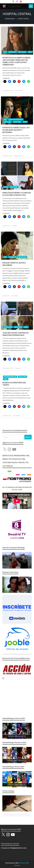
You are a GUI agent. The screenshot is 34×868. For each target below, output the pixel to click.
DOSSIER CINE (12, 257)
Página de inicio (10, 18)
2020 (5, 52)
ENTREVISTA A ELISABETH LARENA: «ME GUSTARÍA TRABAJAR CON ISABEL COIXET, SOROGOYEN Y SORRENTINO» (16, 61)
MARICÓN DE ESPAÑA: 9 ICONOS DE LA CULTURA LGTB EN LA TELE (16, 194)
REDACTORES (22, 52)
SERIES (30, 52)
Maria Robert (15, 295)
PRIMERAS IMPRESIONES (10, 376)
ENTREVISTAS (12, 52)
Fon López (14, 225)
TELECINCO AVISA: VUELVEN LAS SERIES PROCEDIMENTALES (15, 334)
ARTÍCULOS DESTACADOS (15, 119)
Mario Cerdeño (19, 90)
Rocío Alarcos (16, 415)
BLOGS (6, 187)
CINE (5, 257)
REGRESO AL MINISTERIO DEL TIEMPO (14, 384)
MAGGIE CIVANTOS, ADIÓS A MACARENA (14, 264)
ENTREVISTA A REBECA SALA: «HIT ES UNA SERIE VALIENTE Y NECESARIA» (16, 130)
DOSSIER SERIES (8, 327)
